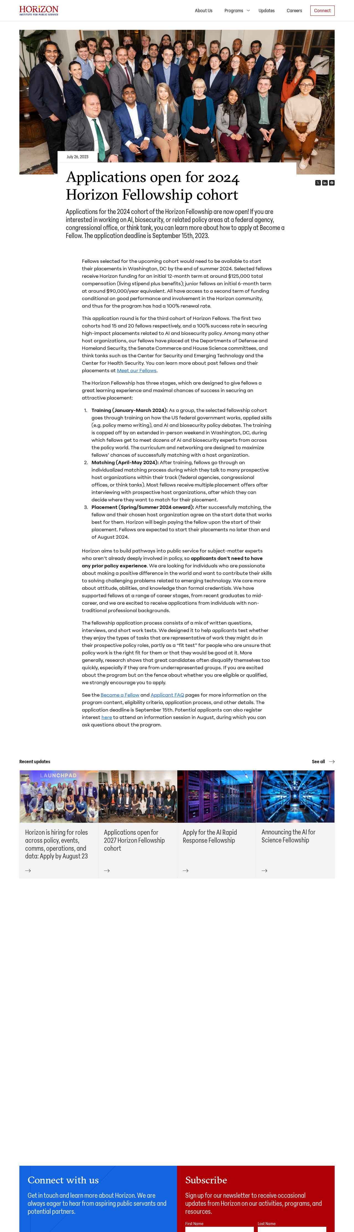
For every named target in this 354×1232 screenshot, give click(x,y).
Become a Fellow (120, 695)
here (106, 717)
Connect (322, 10)
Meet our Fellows (137, 370)
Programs (234, 10)
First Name (194, 1223)
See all (319, 761)
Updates (267, 10)
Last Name (266, 1223)
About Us (203, 10)
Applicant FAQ (167, 695)
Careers (294, 10)
